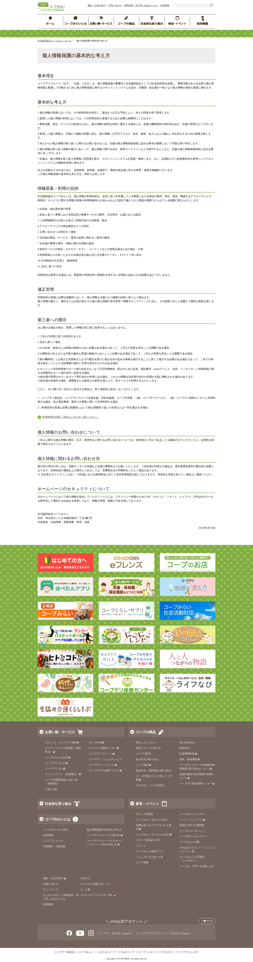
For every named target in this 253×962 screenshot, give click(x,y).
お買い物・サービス (60, 732)
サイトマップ (50, 889)
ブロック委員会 (144, 814)
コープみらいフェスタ (191, 814)
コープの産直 (143, 753)
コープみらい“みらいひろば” (152, 819)
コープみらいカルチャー (193, 836)
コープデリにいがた (187, 952)
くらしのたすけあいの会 (149, 857)
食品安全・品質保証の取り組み (153, 770)
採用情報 (164, 5)
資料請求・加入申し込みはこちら (141, 5)
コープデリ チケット (100, 753)
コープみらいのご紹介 (55, 829)
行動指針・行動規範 (54, 846)
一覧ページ (207, 921)
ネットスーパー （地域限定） (61, 774)
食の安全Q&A (187, 742)
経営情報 (48, 835)
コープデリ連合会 (64, 952)
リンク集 (85, 889)
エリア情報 (142, 862)
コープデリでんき (55, 763)
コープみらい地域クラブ (149, 851)
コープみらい (86, 952)
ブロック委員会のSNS (148, 840)
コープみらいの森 (189, 842)
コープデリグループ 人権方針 (103, 835)
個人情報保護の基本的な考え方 (104, 829)
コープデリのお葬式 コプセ (104, 770)
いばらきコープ (106, 952)
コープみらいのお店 (56, 757)
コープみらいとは (57, 819)
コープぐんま (145, 952)
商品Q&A (184, 748)
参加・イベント (147, 803)
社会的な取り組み (58, 803)
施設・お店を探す (96, 5)
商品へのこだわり (146, 742)
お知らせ (85, 878)
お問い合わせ (114, 5)
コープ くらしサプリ (190, 819)
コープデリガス (54, 768)
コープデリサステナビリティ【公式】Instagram (163, 933)
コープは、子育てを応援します (196, 866)
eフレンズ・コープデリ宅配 (60, 742)
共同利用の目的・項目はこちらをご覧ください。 (70, 417)
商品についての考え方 (148, 748)
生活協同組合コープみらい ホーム (55, 41)
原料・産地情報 (188, 759)
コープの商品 (146, 732)
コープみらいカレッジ (191, 830)
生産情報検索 (186, 753)
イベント (141, 845)
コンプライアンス (53, 840)
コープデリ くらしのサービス (105, 759)
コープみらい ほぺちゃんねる (152, 834)
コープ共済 (95, 742)
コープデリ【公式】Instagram (115, 933)
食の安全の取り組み (147, 759)
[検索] (211, 6)
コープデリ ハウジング (101, 765)
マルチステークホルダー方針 (96, 895)
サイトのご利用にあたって (95, 884)
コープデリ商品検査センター (195, 783)
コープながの (164, 952)
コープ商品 (142, 765)
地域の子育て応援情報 (191, 825)
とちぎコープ (126, 952)
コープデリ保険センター (102, 748)
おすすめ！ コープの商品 (150, 785)
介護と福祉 (51, 789)
